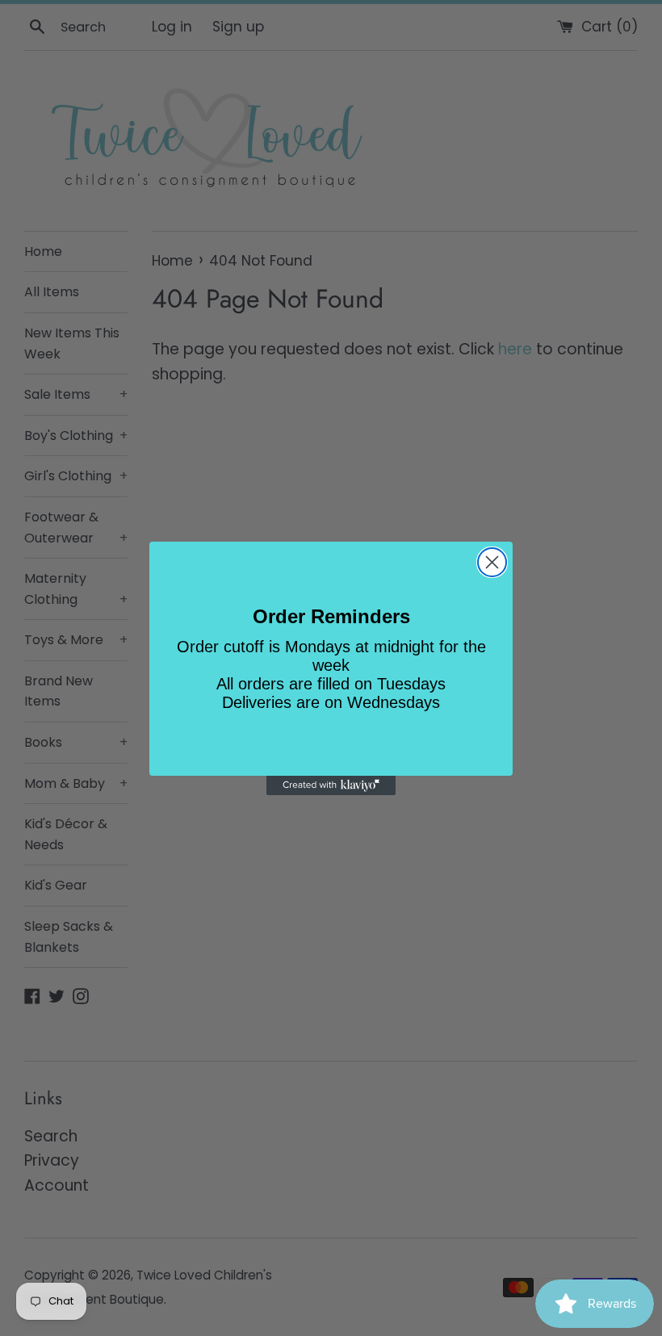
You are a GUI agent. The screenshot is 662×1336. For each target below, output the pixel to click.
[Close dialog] (492, 562)
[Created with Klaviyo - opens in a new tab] (331, 785)
